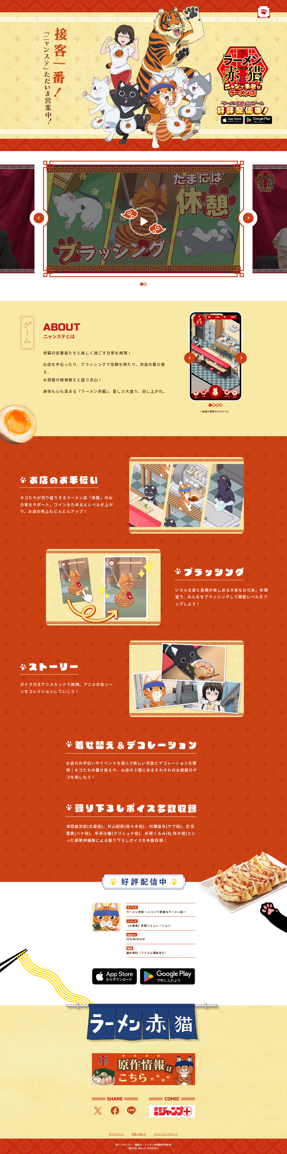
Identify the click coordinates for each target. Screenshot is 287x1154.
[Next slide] (252, 218)
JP (32, 11)
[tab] (142, 284)
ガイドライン (116, 1134)
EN (38, 11)
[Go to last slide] (38, 218)
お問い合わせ (138, 1134)
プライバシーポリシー (166, 1134)
